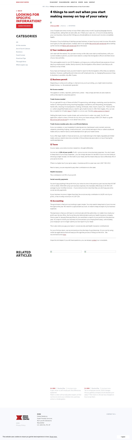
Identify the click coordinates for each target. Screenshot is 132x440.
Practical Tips (21, 58)
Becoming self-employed (98, 43)
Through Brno (21, 61)
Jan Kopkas (71, 25)
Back (20, 11)
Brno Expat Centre (22, 2)
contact (94, 240)
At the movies (21, 45)
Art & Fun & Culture (23, 48)
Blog (86, 2)
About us (74, 2)
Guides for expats (24, 26)
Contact (92, 2)
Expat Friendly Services (44, 418)
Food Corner (20, 55)
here (69, 111)
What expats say (22, 65)
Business (19, 52)
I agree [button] (123, 436)
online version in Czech (101, 111)
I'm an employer (64, 2)
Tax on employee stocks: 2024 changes (97, 390)
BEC (44, 6)
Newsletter (40, 423)
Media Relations (42, 416)
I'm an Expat (54, 2)
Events (80, 2)
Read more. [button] (53, 436)
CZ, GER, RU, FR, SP (43, 425)
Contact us (110, 414)
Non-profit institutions (44, 420)
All (17, 42)
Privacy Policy (20, 425)
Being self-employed (69, 46)
